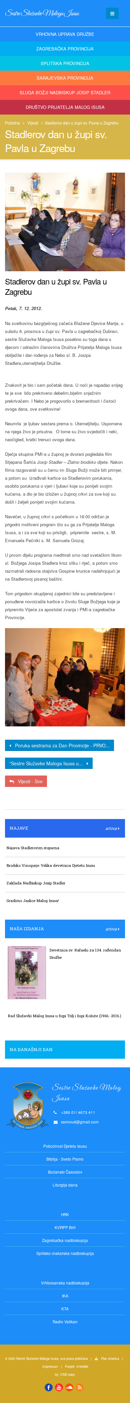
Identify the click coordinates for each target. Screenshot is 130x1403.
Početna (12, 122)
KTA (65, 1308)
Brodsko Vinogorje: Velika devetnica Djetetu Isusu (50, 865)
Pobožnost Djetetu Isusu (65, 1146)
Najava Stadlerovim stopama (32, 847)
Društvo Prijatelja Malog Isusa (65, 107)
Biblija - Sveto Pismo (65, 1159)
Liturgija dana (65, 1185)
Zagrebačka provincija (65, 48)
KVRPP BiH (65, 1227)
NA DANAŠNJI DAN (31, 1049)
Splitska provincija (65, 63)
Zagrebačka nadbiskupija (65, 1240)
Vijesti (32, 122)
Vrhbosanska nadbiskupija (65, 1282)
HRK (65, 1214)
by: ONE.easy (65, 1374)
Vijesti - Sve (28, 781)
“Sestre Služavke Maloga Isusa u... (48, 763)
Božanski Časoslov (65, 1172)
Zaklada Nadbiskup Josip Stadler (35, 882)
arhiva (112, 828)
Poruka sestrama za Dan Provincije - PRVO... (60, 745)
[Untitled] (65, 677)
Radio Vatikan (65, 1321)
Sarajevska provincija (65, 78)
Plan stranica (110, 1358)
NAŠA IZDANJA (27, 929)
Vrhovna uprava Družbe (65, 34)
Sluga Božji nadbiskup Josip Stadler (65, 92)
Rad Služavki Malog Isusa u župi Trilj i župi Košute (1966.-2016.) (64, 1015)
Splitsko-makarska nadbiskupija (65, 1253)
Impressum (50, 1366)
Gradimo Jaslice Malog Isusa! (32, 900)
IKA (65, 1295)
